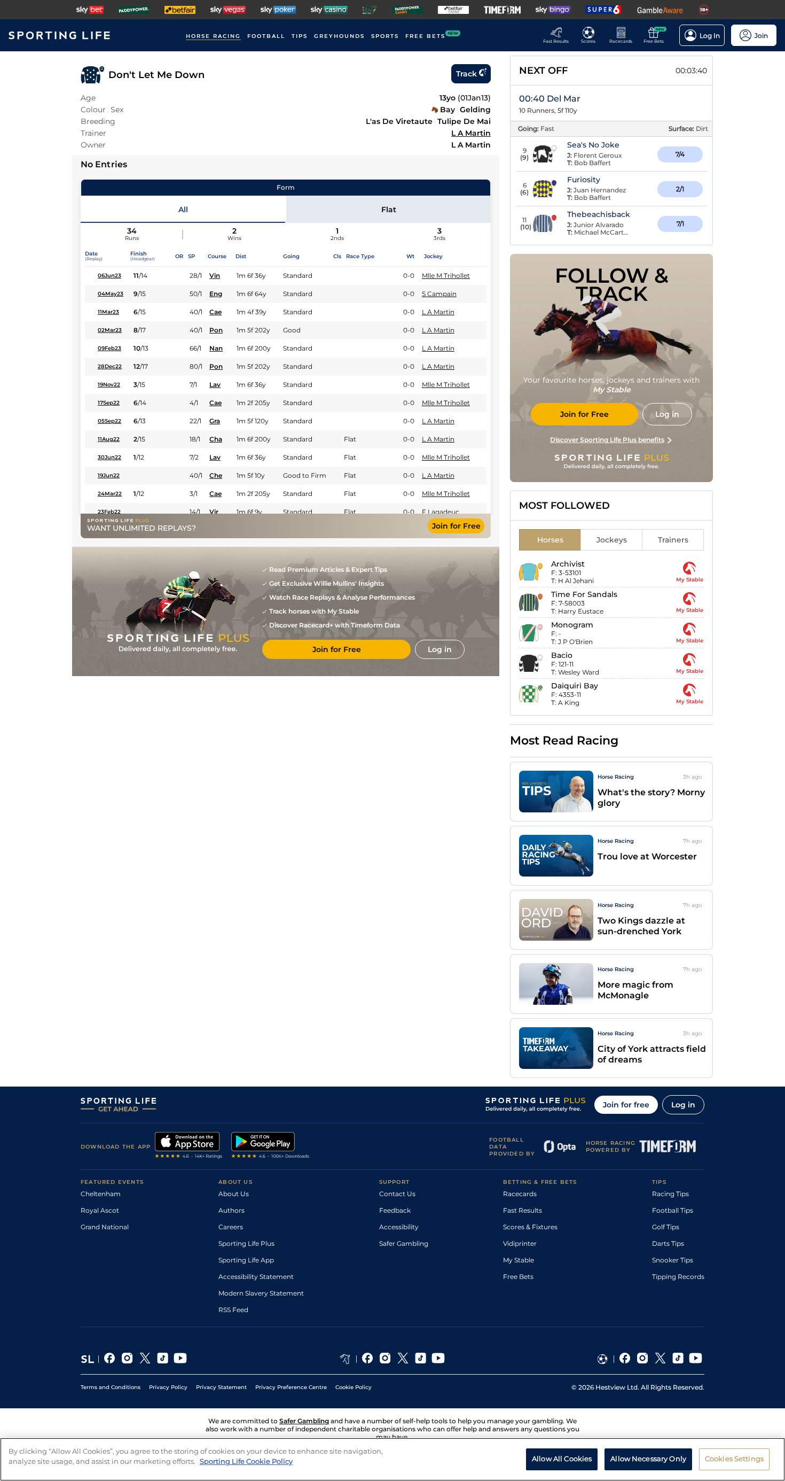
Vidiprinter (520, 1243)
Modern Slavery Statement (261, 1293)
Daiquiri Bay (574, 686)
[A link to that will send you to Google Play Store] (270, 1146)
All (183, 209)
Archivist (568, 564)
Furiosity (583, 179)
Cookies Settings (734, 1458)
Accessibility (399, 1227)
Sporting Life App (246, 1260)
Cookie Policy (353, 1387)
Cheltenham (101, 1194)
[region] (392, 1459)
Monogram (572, 625)
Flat (388, 209)
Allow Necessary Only (648, 1458)
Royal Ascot (100, 1210)
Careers (230, 1227)
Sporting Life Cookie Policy (246, 1461)
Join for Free (456, 526)
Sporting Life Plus (246, 1243)
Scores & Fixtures (530, 1227)
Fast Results (522, 1210)
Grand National (105, 1227)
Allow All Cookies (562, 1458)
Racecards (520, 1194)
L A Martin (471, 133)
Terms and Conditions (110, 1387)
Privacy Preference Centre (291, 1387)
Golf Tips (665, 1227)
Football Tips (672, 1210)
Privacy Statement (221, 1387)
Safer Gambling (403, 1243)
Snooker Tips (672, 1260)
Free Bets (518, 1277)
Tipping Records (678, 1277)
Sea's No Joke (593, 145)
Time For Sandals (584, 594)
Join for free (626, 1105)
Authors (231, 1210)
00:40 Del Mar (549, 99)
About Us (233, 1194)
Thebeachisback (598, 214)
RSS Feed (233, 1310)
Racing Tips (670, 1194)
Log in (683, 1105)
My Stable (518, 1260)
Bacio (561, 655)
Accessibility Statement (256, 1277)
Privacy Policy (168, 1387)
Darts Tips (668, 1243)
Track (466, 74)
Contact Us (397, 1194)
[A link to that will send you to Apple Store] (189, 1146)
